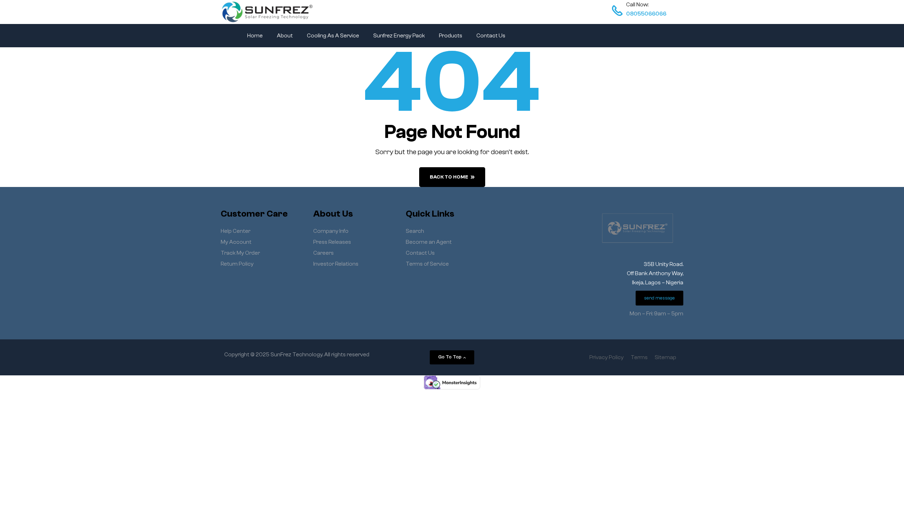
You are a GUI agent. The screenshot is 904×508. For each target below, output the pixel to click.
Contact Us (490, 35)
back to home (449, 177)
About (285, 35)
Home (255, 35)
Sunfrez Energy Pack (399, 35)
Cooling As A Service (333, 35)
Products (450, 35)
